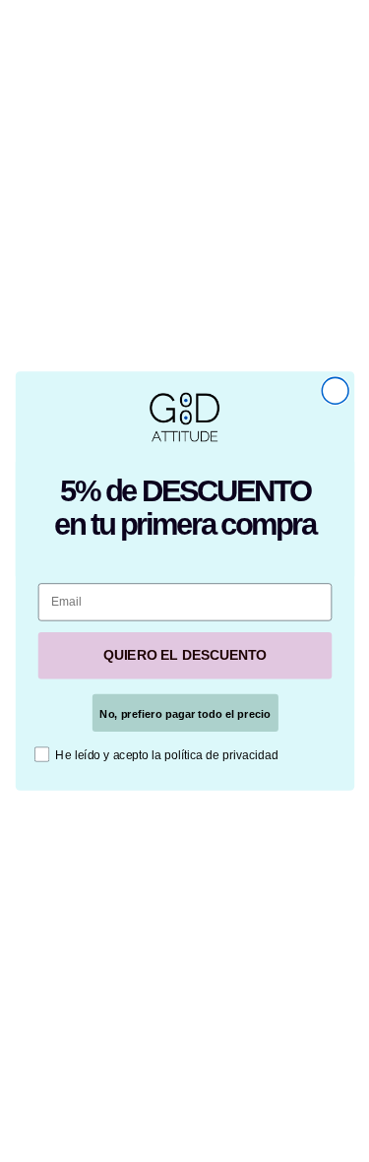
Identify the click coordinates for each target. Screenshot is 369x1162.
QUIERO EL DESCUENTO (184, 655)
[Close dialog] (335, 390)
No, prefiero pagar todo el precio (185, 712)
